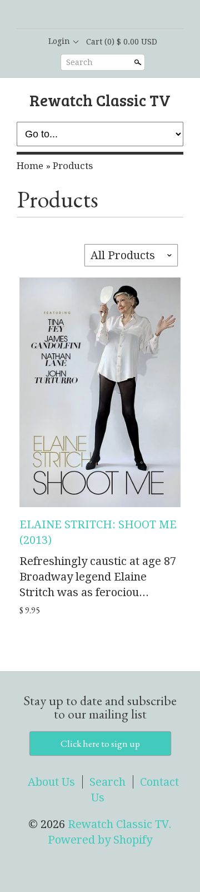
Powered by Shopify (100, 839)
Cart (121, 41)
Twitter (109, 15)
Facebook (90, 15)
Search (79, 62)
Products (73, 165)
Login (59, 41)
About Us (51, 782)
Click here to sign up (100, 743)
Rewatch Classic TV (100, 100)
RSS (71, 15)
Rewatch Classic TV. (120, 824)
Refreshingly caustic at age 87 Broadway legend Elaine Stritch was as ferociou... (97, 576)
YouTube (128, 15)
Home (30, 165)
